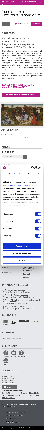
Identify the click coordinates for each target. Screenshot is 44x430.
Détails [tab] (21, 174)
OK (25, 157)
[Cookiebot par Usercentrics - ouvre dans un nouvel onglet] (31, 167)
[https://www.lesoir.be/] (24, 320)
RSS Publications (8, 382)
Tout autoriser (22, 246)
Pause (26, 138)
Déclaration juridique (12, 419)
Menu (6, 24)
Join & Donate (23, 24)
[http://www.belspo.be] (5, 322)
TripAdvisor (6, 364)
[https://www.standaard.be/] (36, 322)
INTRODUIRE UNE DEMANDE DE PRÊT (21, 95)
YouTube (14, 356)
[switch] (38, 221)
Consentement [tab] (9, 174)
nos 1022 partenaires (19, 186)
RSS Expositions (8, 378)
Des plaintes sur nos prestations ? (16, 412)
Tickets (37, 24)
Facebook (6, 356)
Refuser (22, 261)
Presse (26, 277)
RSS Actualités (7, 380)
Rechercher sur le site (4, 339)
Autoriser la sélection (22, 253)
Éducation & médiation (28, 269)
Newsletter (11, 387)
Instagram (21, 356)
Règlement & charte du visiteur (10, 266)
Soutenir (27, 274)
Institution (6, 272)
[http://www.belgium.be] (14, 322)
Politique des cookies (12, 422)
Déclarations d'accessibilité (14, 415)
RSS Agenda (7, 376)
